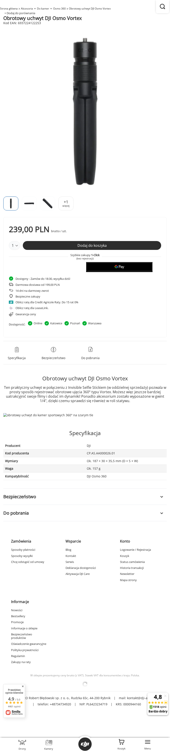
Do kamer (43, 8)
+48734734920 (60, 704)
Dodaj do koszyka (92, 245)
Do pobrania (16, 513)
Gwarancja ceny (25, 314)
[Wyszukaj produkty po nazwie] (162, 6)
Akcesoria (27, 8)
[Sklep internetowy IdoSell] (85, 684)
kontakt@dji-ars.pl (140, 698)
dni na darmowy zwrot (32, 290)
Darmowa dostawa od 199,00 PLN (37, 284)
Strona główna (9, 8)
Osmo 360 (59, 8)
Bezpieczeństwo (19, 497)
